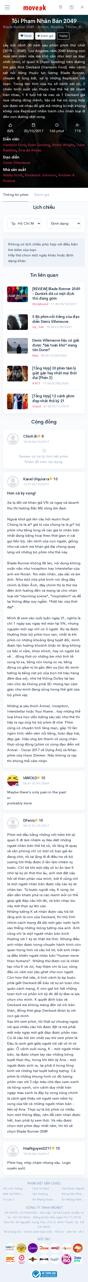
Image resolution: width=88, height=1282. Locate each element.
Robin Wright (63, 144)
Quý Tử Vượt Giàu (44, 1188)
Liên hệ (71, 1231)
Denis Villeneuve (16, 162)
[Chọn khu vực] (61, 7)
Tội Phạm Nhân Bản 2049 (44, 21)
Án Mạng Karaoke (44, 1199)
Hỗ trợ (59, 1231)
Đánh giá (46, 36)
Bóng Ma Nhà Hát (73, 1194)
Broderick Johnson (40, 175)
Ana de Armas (29, 150)
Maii (35, 355)
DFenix (28, 820)
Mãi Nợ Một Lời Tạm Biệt (14, 1194)
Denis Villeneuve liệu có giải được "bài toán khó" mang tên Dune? (55, 345)
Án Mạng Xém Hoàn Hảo (73, 1199)
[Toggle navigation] (7, 7)
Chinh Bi (30, 436)
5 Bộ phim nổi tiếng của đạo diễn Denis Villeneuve (55, 319)
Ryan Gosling (39, 144)
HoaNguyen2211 (37, 1148)
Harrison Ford (14, 144)
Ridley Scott (12, 175)
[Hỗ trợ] (71, 7)
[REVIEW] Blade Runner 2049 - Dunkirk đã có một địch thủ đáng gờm (56, 293)
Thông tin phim (15, 194)
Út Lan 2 (8, 1199)
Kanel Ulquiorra (36, 479)
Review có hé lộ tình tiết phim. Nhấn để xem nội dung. (44, 459)
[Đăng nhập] (82, 7)
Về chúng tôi (12, 1231)
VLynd (37, 406)
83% (10, 130)
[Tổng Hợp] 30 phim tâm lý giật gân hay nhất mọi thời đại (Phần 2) (54, 373)
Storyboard (40, 304)
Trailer (63, 36)
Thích (27, 36)
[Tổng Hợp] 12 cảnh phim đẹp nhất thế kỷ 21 (53, 398)
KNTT (36, 383)
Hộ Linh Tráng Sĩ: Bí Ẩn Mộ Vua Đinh (14, 1188)
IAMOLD (30, 778)
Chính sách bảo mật (38, 1231)
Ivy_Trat (38, 327)
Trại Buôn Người (73, 1188)
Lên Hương (40, 1194)
